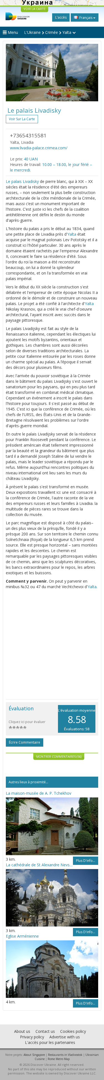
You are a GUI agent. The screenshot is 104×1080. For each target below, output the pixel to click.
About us (22, 1031)
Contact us (45, 1031)
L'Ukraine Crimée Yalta (48, 32)
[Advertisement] (52, 644)
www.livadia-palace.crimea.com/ (38, 147)
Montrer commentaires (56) (59, 756)
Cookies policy (73, 1031)
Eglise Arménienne (22, 936)
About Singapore (34, 1055)
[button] (13, 72)
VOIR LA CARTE (34, 9)
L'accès (61, 17)
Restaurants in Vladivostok (65, 1055)
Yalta (71, 234)
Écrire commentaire (24, 742)
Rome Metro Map (59, 1059)
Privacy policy (32, 1036)
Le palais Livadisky (22, 181)
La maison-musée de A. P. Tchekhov (38, 793)
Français (85, 17)
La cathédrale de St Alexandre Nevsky (39, 864)
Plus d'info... (85, 860)
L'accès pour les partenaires (50, 1042)
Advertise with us (64, 1036)
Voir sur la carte (22, 119)
